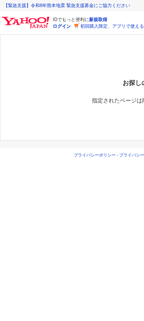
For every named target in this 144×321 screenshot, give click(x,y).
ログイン (62, 26)
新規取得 (98, 19)
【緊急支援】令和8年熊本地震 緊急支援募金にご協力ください (66, 5)
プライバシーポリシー (95, 155)
